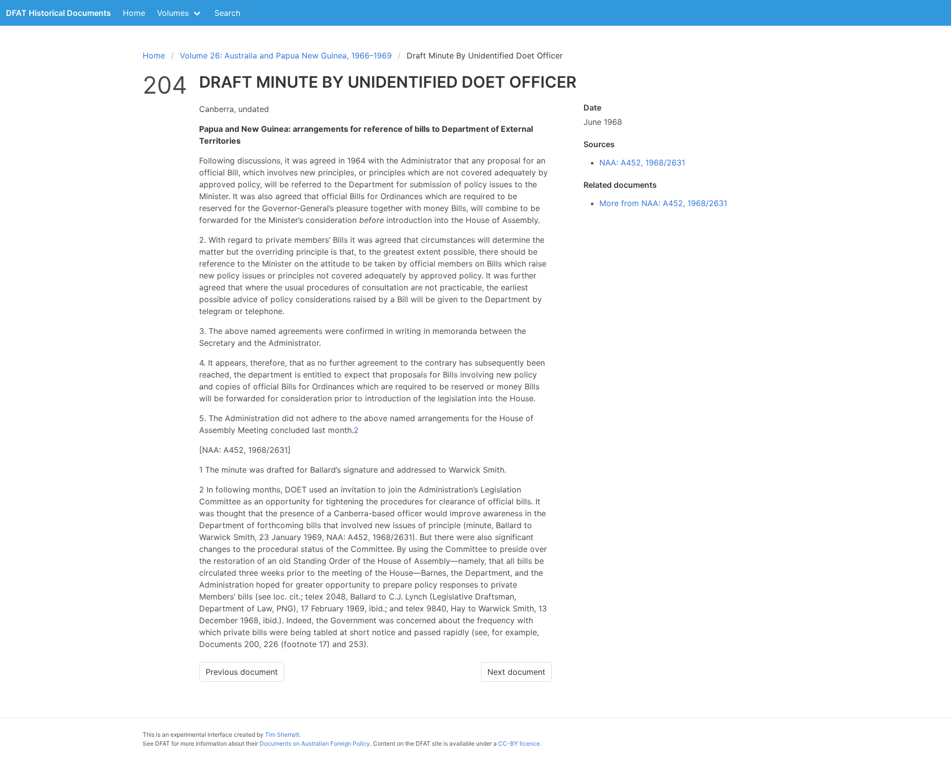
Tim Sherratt (282, 734)
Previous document (242, 672)
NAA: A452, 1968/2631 (642, 162)
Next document (516, 672)
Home (134, 13)
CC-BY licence (519, 743)
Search (227, 13)
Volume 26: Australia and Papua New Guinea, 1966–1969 (286, 55)
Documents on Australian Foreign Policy (315, 743)
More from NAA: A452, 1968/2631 (663, 203)
